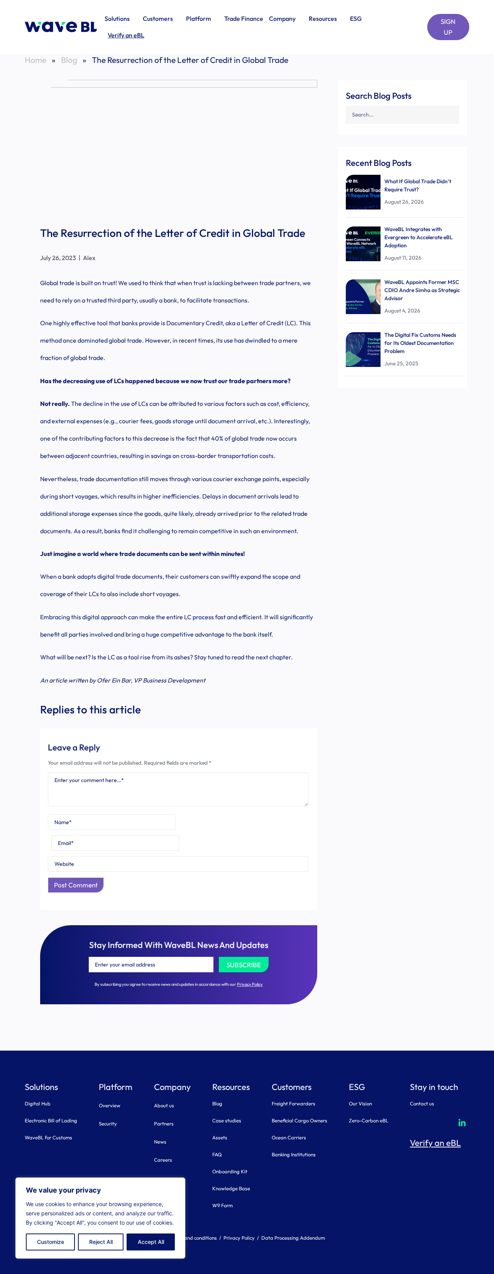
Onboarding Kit (229, 1171)
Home (35, 60)
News (160, 1142)
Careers (163, 1160)
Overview (109, 1105)
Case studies (226, 1120)
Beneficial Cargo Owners (299, 1120)
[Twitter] (417, 1122)
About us (164, 1105)
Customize (50, 1242)
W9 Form (222, 1205)
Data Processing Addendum (293, 1238)
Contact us (422, 1103)
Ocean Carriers (289, 1137)
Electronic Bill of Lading (51, 1120)
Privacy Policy (250, 984)
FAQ (217, 1154)
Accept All (151, 1242)
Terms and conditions (193, 1238)
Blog (69, 60)
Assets (219, 1137)
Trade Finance (243, 18)
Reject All (101, 1242)
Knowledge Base (231, 1188)
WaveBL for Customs (48, 1137)
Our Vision (360, 1103)
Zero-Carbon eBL (368, 1120)
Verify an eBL (126, 35)
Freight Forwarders (293, 1103)
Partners (164, 1123)
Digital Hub (38, 1103)
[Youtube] (439, 1122)
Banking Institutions (294, 1154)
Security (108, 1123)
